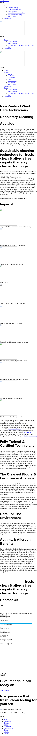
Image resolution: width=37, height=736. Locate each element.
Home (6, 70)
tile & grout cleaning (30, 436)
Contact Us (7, 48)
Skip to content (4, 1)
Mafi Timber (12, 16)
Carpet (10, 74)
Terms (6, 730)
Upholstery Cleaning (14, 9)
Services (6, 72)
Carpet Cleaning (13, 7)
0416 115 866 (4, 690)
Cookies (6, 732)
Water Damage (12, 81)
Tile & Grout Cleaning (15, 14)
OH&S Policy (12, 41)
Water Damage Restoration (16, 13)
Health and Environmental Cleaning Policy (21, 45)
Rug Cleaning (12, 11)
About (6, 40)
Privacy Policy (12, 43)
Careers (6, 733)
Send (2, 675)
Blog (9, 47)
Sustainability (8, 18)
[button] (18, 3)
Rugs (9, 79)
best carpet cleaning (14, 429)
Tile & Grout (12, 82)
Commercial (11, 77)
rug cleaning (27, 432)
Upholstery (11, 75)
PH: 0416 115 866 (17, 735)
